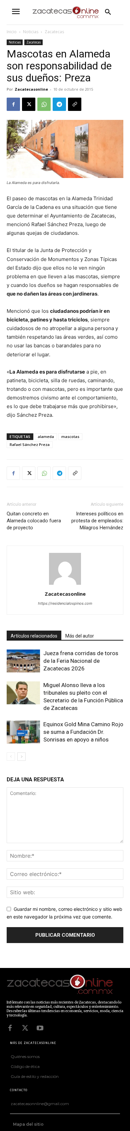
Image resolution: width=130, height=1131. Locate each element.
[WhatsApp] (44, 104)
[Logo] (63, 985)
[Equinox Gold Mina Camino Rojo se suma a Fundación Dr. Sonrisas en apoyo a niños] (23, 732)
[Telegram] (59, 104)
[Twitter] (25, 1028)
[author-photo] (65, 584)
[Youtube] (40, 1028)
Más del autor (79, 636)
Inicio (12, 32)
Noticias (30, 32)
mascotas (70, 436)
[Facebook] (13, 104)
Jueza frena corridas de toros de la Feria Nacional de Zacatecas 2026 (80, 661)
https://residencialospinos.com (65, 603)
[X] (28, 104)
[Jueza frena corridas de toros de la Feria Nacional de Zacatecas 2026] (23, 661)
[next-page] (21, 756)
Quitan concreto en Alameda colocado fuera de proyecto (34, 521)
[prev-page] (11, 756)
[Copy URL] (74, 104)
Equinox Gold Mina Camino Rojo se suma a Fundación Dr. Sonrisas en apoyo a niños (83, 732)
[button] (108, 12)
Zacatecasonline (31, 89)
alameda (46, 436)
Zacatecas (54, 32)
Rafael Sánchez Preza (30, 444)
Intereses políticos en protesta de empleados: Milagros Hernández (97, 521)
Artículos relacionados (34, 636)
